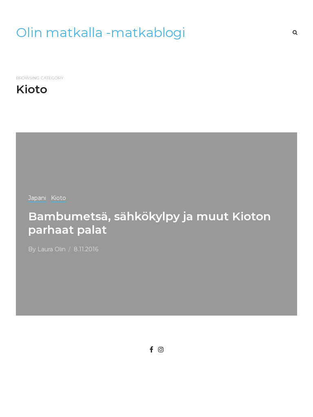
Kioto (58, 198)
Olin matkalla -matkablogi (100, 32)
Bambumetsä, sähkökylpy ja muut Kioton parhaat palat (149, 223)
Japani (37, 198)
